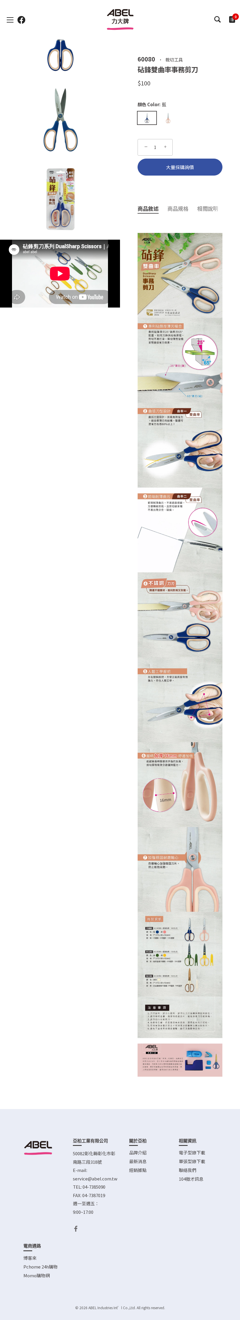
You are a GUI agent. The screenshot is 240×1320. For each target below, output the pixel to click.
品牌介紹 (138, 1152)
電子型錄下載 (192, 1152)
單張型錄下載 (192, 1161)
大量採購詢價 (180, 167)
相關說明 (207, 208)
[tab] (152, 208)
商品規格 (177, 208)
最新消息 (138, 1161)
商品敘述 (148, 208)
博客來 (30, 1258)
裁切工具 (174, 59)
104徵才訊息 (191, 1179)
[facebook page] (21, 20)
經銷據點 (138, 1170)
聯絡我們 (187, 1170)
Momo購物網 (36, 1275)
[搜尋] (217, 19)
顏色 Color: (152, 104)
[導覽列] (10, 19)
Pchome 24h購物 (40, 1267)
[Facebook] (76, 1228)
